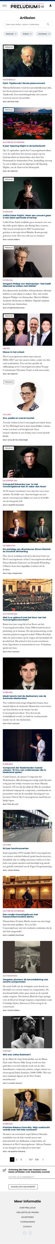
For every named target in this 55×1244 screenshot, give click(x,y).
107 (31, 1159)
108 (36, 1159)
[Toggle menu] (4, 6)
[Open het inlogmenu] (50, 5)
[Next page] (43, 1159)
